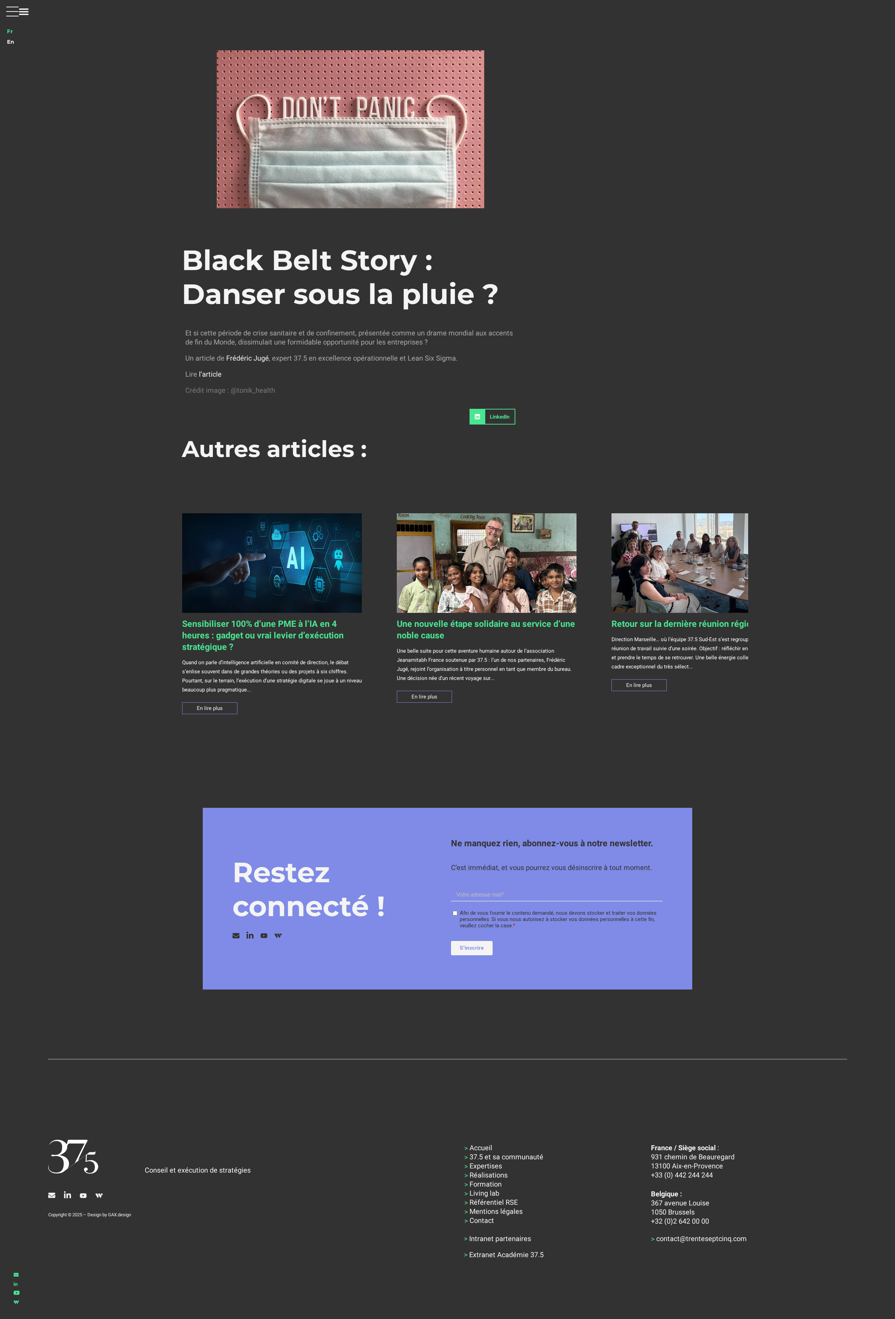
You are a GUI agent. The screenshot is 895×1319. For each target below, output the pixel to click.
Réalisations (489, 1175)
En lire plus (210, 708)
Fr (10, 31)
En (10, 41)
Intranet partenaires (500, 1238)
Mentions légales (496, 1211)
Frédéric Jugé (247, 358)
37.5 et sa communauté (506, 1157)
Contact (482, 1220)
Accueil (481, 1148)
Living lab (484, 1193)
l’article (210, 374)
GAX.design (119, 1214)
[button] (17, 11)
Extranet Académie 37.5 (506, 1255)
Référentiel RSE (494, 1202)
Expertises (486, 1166)
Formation (486, 1184)
